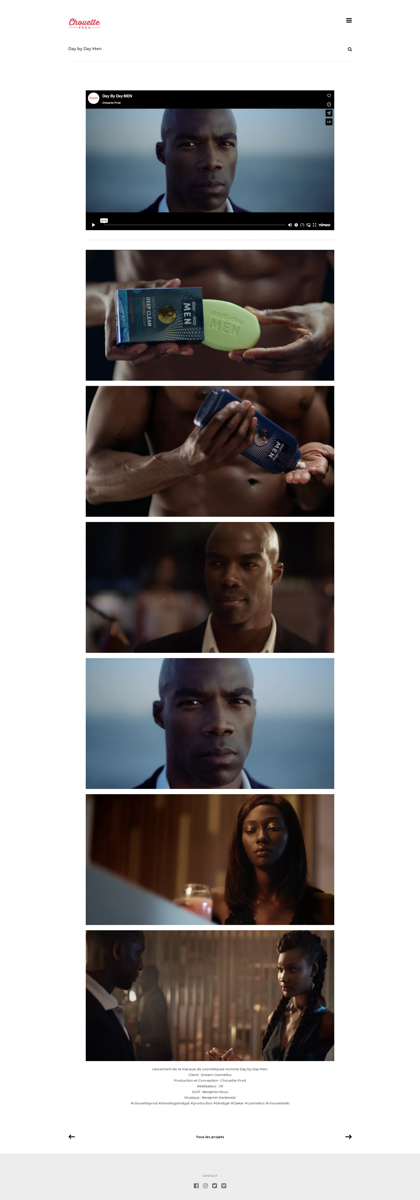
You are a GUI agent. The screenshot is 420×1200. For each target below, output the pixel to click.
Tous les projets (210, 1137)
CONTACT (210, 1175)
